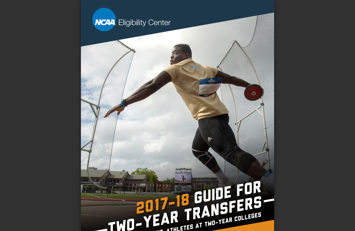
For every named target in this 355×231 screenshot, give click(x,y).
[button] (186, 222)
